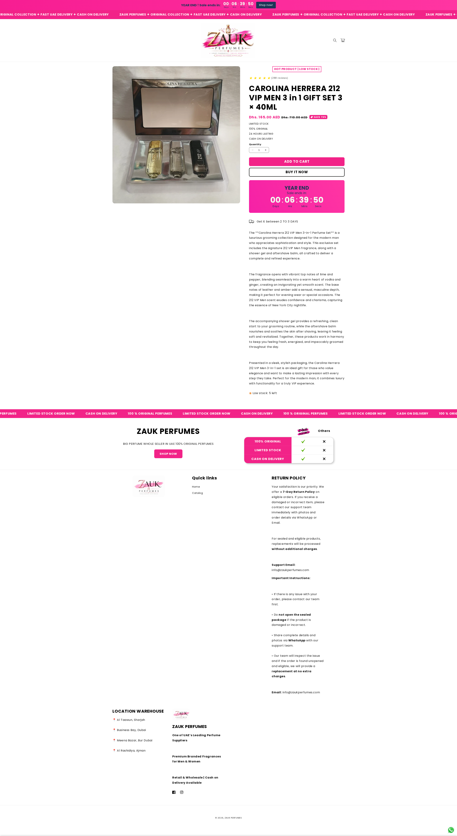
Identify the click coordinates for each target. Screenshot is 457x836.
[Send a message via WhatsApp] (451, 830)
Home (196, 487)
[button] (335, 40)
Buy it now (297, 172)
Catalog (197, 493)
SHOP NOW (168, 454)
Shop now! (266, 5)
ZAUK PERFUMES (233, 817)
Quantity (255, 144)
